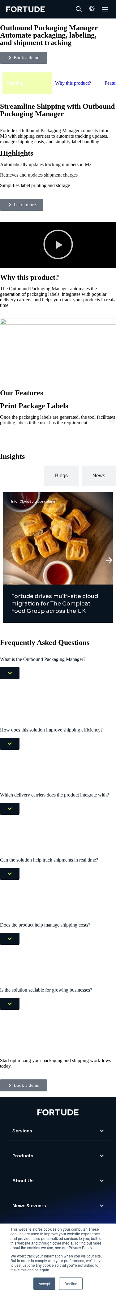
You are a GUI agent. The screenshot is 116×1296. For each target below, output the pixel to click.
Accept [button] (44, 1283)
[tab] (20, 476)
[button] (92, 9)
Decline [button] (70, 1283)
